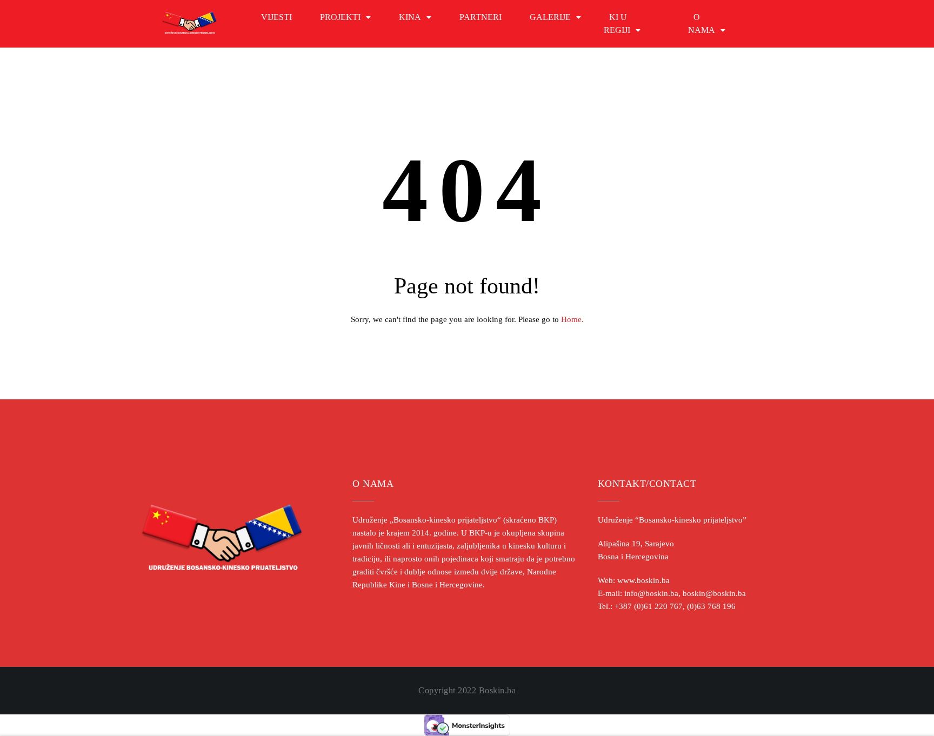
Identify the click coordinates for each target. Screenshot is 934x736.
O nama (701, 23)
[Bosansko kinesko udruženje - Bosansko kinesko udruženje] (189, 23)
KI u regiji (617, 23)
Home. (572, 319)
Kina (410, 17)
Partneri (480, 17)
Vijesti (276, 17)
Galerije (550, 17)
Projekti (340, 17)
